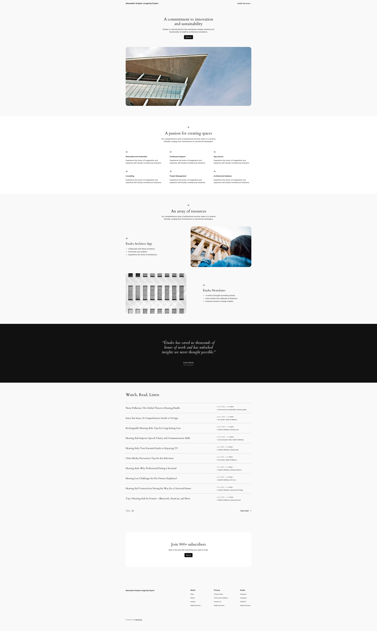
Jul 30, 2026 (221, 406)
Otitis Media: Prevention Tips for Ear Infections (150, 458)
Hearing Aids (234, 450)
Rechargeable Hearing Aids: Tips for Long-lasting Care (153, 428)
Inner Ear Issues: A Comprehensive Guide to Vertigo (152, 418)
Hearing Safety (242, 409)
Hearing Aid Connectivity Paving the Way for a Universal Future (158, 488)
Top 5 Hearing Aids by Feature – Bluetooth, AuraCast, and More (158, 498)
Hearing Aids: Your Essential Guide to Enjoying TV (152, 448)
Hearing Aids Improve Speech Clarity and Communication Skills (158, 438)
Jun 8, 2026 (220, 497)
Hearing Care (234, 429)
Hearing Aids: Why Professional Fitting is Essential (151, 468)
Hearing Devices (235, 500)
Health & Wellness (231, 419)
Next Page (245, 511)
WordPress (138, 619)
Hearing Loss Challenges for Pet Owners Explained (151, 478)
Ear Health (221, 419)
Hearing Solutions (235, 470)
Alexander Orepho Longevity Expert (142, 3)
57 (133, 511)
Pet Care (233, 480)
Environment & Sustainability (227, 409)
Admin (232, 406)
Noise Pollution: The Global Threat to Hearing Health (153, 408)
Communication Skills (225, 440)
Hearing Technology (236, 490)
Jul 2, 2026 (220, 447)
